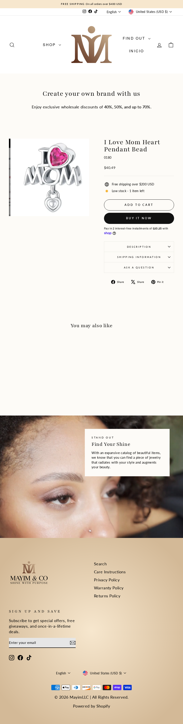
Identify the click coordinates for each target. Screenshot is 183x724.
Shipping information (139, 257)
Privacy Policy (107, 579)
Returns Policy (107, 595)
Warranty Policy (108, 587)
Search (100, 563)
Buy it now (139, 218)
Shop (50, 44)
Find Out (135, 38)
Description (139, 246)
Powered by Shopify (91, 706)
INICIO (136, 50)
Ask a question (139, 267)
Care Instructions (110, 571)
